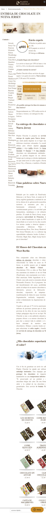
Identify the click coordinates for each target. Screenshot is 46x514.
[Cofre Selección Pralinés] (27, 434)
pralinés (19, 148)
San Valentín (40, 150)
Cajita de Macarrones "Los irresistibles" (27, 503)
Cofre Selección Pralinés (27, 447)
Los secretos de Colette (27, 419)
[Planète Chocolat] (23, 3)
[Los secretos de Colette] (27, 406)
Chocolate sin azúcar (27, 474)
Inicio (3, 9)
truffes (31, 148)
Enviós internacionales (14, 9)
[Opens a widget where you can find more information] (37, 510)
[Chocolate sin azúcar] (27, 461)
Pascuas (28, 150)
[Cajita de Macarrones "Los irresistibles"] (27, 489)
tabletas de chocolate (23, 260)
